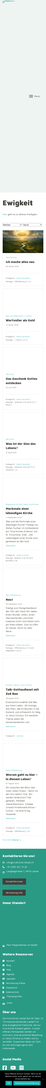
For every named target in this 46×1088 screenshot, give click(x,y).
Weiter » (16, 840)
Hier (5, 214)
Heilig (25, 504)
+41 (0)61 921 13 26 (17, 867)
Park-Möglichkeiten (17, 945)
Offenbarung (15, 595)
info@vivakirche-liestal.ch (20, 862)
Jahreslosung (11, 257)
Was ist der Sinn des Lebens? (21, 446)
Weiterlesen (10, 545)
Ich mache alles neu (20, 262)
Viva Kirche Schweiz (13, 1028)
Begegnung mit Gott (14, 504)
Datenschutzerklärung (27, 1083)
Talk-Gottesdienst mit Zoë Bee (22, 692)
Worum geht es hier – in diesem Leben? (22, 777)
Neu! (9, 599)
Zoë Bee (19, 736)
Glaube (16, 685)
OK (8, 1083)
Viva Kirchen (34, 504)
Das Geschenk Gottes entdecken (21, 381)
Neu (7, 595)
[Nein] (43, 1079)
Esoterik (9, 685)
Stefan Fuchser (22, 555)
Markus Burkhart (23, 278)
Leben (8, 770)
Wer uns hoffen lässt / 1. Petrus (19, 316)
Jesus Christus (26, 685)
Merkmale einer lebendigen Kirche (19, 511)
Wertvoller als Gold (20, 320)
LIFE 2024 (10, 374)
